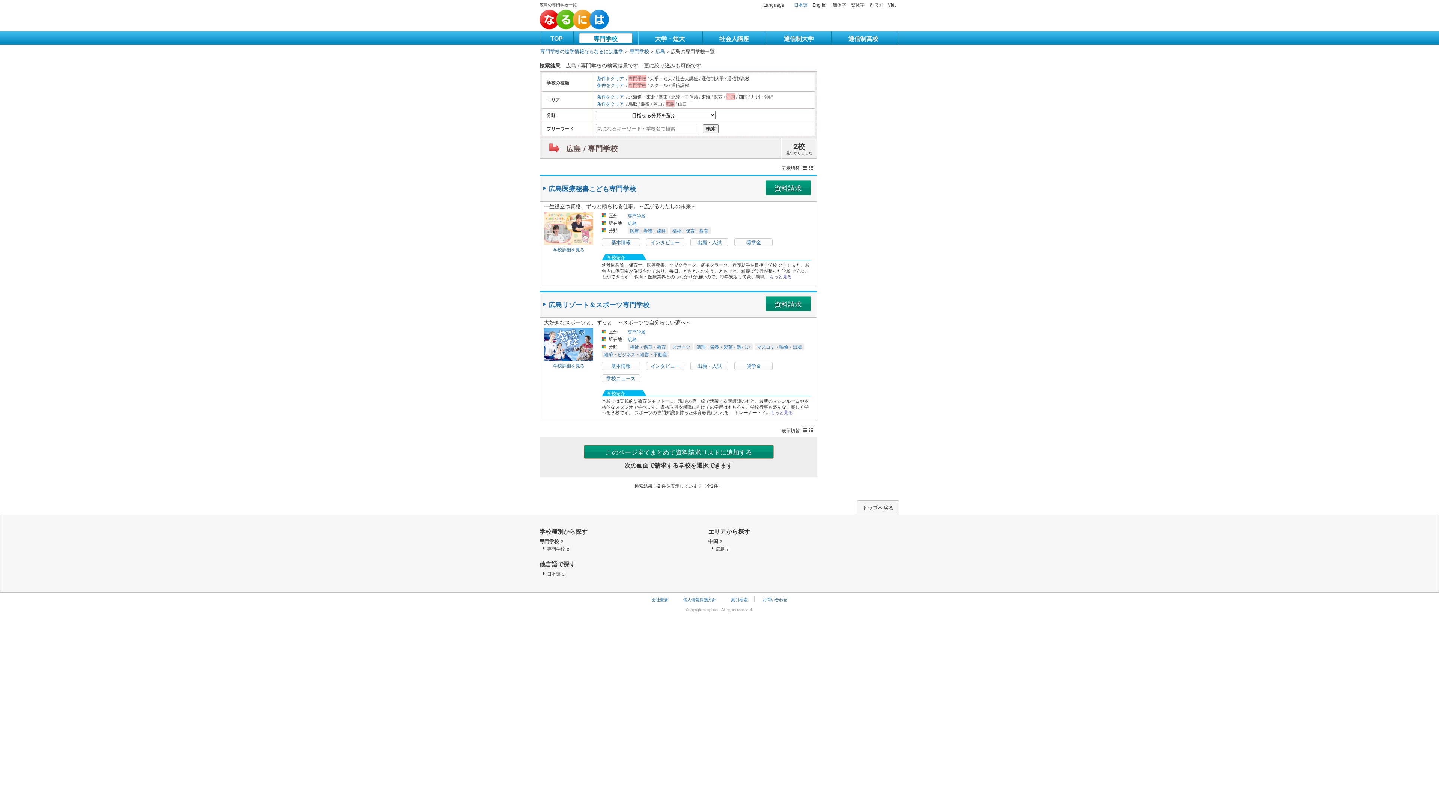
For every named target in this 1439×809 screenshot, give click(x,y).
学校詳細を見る (569, 249)
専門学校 (606, 38)
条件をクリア (610, 78)
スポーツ (681, 346)
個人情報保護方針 (699, 599)
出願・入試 (709, 242)
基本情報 (621, 242)
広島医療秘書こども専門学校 (592, 188)
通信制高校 (863, 38)
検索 (711, 128)
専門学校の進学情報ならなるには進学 (581, 51)
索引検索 (739, 599)
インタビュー (665, 242)
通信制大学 (799, 38)
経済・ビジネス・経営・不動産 (635, 354)
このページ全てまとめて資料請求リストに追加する (679, 452)
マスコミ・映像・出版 (779, 346)
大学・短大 (670, 38)
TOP (556, 38)
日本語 (801, 4)
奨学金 (753, 242)
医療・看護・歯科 (648, 230)
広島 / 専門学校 (592, 148)
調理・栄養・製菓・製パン (724, 346)
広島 (660, 51)
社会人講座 (734, 38)
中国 (715, 541)
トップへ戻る (878, 507)
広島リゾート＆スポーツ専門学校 (599, 304)
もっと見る (780, 276)
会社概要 (660, 599)
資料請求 (788, 188)
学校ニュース (621, 378)
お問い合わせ (775, 599)
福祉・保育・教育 (690, 230)
